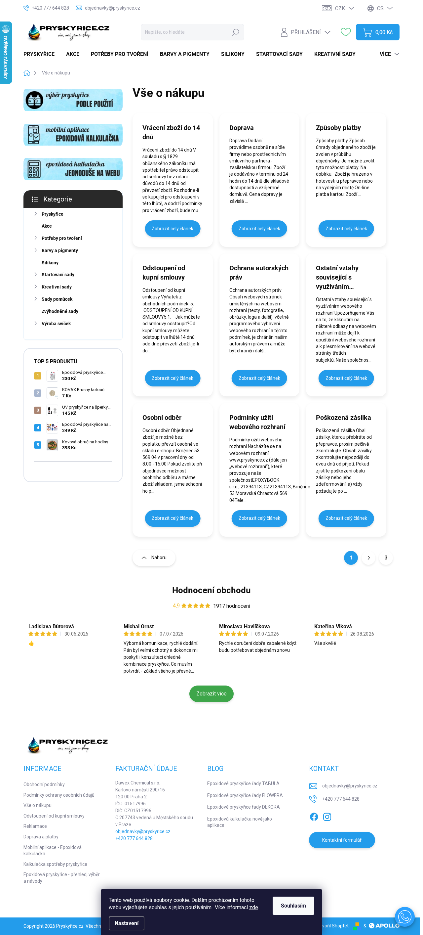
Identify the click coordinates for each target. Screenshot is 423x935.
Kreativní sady (57, 286)
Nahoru (159, 557)
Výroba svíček (56, 323)
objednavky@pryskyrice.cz (143, 831)
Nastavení (126, 923)
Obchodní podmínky (44, 784)
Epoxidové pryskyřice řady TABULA (243, 783)
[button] (405, 917)
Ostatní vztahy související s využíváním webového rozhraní (344, 277)
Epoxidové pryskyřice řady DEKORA (243, 807)
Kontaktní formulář (342, 840)
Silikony (50, 262)
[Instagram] (327, 816)
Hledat (236, 32)
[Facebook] (314, 816)
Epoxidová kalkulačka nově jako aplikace (239, 822)
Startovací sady (58, 274)
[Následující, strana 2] (368, 558)
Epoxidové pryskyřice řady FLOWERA (245, 795)
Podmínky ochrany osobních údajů (59, 795)
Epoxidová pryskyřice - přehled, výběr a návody (61, 878)
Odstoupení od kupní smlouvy (163, 272)
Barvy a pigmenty (60, 250)
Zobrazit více (211, 693)
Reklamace (35, 826)
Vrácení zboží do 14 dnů (171, 132)
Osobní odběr (161, 418)
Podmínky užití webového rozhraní (257, 422)
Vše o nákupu (37, 805)
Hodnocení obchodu (211, 590)
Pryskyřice (52, 214)
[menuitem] (41, 54)
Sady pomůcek (57, 299)
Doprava (241, 128)
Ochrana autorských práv (258, 272)
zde (253, 907)
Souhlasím (293, 906)
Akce (47, 226)
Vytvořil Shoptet (332, 925)
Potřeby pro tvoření (62, 238)
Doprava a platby (40, 836)
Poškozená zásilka (343, 418)
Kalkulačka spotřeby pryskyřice (55, 864)
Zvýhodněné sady (60, 311)
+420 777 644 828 (134, 838)
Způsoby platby (338, 128)
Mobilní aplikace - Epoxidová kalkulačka (52, 851)
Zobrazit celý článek (172, 228)
